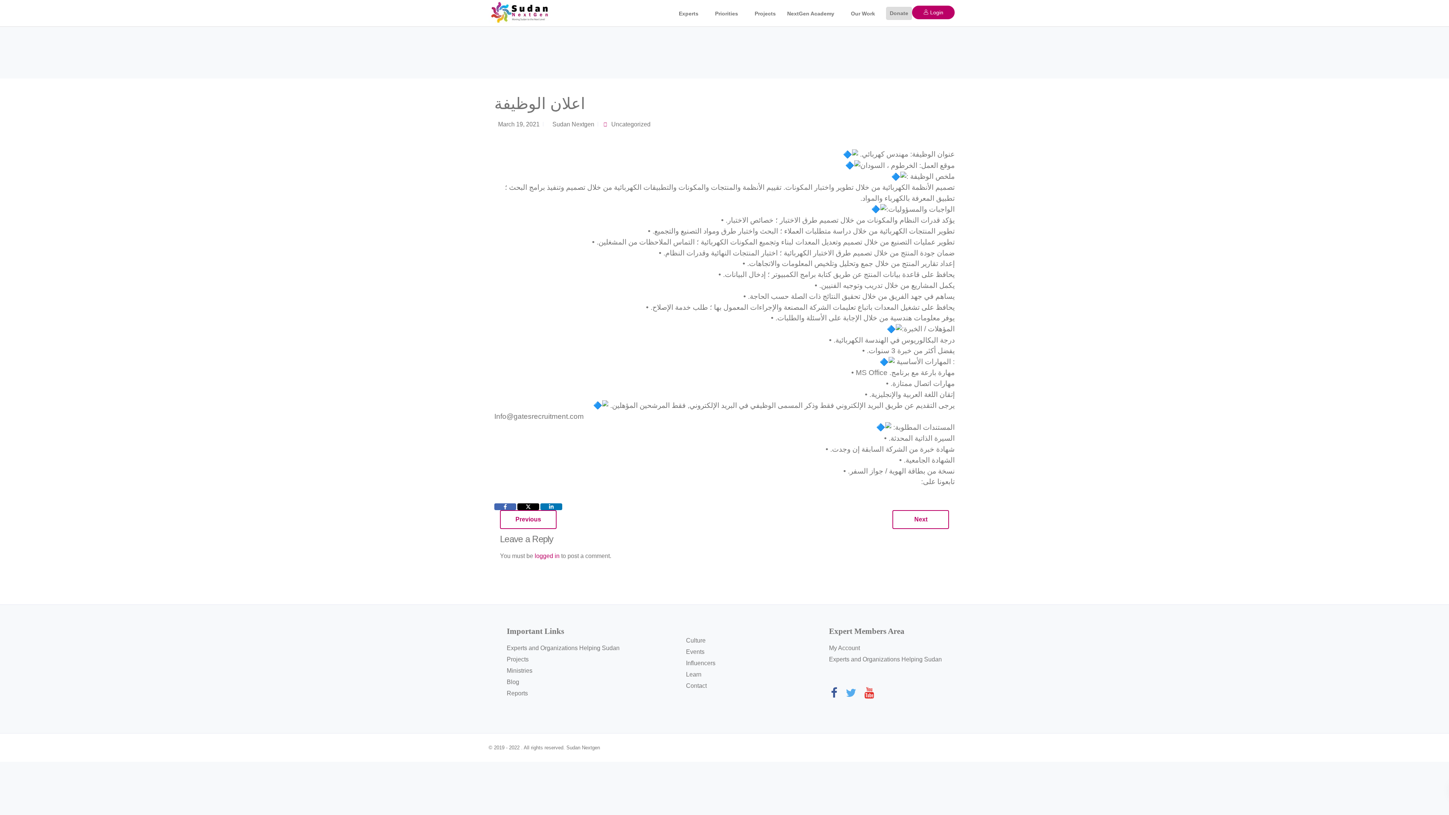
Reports (517, 693)
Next (921, 519)
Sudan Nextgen (573, 124)
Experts (688, 14)
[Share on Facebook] (505, 506)
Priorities (726, 14)
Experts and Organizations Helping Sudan (563, 648)
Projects (765, 14)
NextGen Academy (810, 14)
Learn (693, 674)
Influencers (700, 663)
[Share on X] (528, 506)
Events (695, 652)
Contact (696, 686)
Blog (513, 682)
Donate (899, 13)
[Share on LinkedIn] (551, 506)
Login (936, 12)
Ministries (519, 670)
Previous (528, 519)
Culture (696, 640)
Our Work (863, 14)
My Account (844, 648)
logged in (547, 556)
